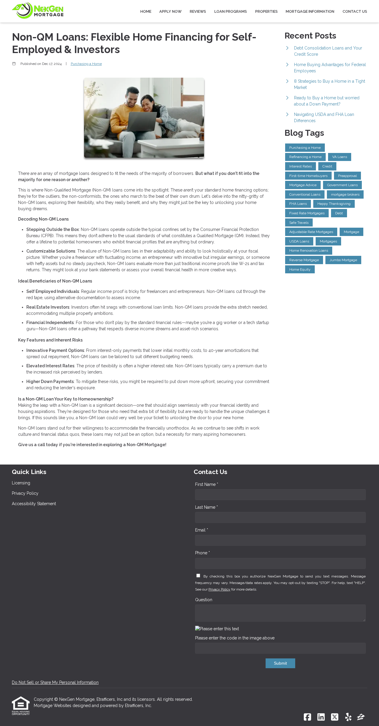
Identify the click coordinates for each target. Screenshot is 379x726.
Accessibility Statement (34, 503)
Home (145, 11)
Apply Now (170, 11)
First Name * (206, 484)
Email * (201, 530)
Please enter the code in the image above (234, 638)
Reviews (198, 11)
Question (203, 599)
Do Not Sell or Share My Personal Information (55, 682)
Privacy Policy (25, 493)
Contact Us (355, 11)
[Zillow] (361, 717)
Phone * (202, 553)
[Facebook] (307, 717)
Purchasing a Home (86, 64)
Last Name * (206, 507)
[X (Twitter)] (335, 717)
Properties (266, 11)
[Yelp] (348, 717)
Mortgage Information (310, 11)
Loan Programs (230, 11)
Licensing (21, 483)
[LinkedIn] (321, 717)
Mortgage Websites (53, 705)
